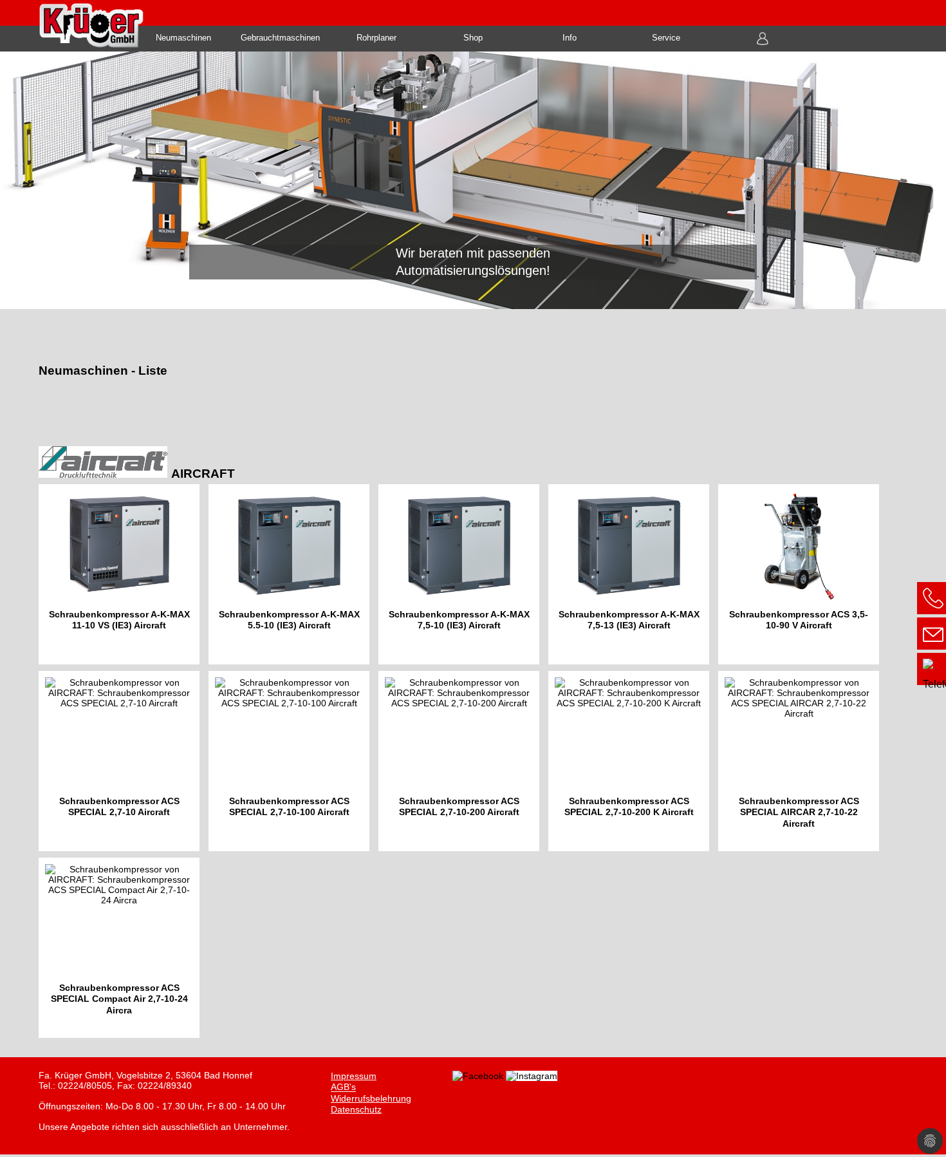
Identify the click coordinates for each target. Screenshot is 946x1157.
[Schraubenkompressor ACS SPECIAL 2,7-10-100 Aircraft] (293, 763)
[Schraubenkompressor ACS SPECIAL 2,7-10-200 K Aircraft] (633, 763)
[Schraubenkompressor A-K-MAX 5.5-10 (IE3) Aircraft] (293, 577)
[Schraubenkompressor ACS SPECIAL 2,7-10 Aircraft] (124, 763)
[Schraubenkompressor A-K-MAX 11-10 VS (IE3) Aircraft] (124, 577)
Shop (473, 37)
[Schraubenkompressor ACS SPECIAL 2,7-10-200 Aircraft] (463, 763)
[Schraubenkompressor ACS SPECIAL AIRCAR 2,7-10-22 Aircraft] (802, 763)
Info (569, 37)
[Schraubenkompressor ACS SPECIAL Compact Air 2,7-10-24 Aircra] (122, 950)
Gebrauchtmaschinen (280, 37)
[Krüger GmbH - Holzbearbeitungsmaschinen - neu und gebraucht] (473, 180)
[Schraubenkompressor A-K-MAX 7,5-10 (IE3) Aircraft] (463, 577)
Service (666, 37)
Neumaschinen (183, 37)
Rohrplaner (376, 37)
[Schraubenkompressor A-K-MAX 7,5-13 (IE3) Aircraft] (633, 577)
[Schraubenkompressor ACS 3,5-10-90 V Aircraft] (802, 577)
